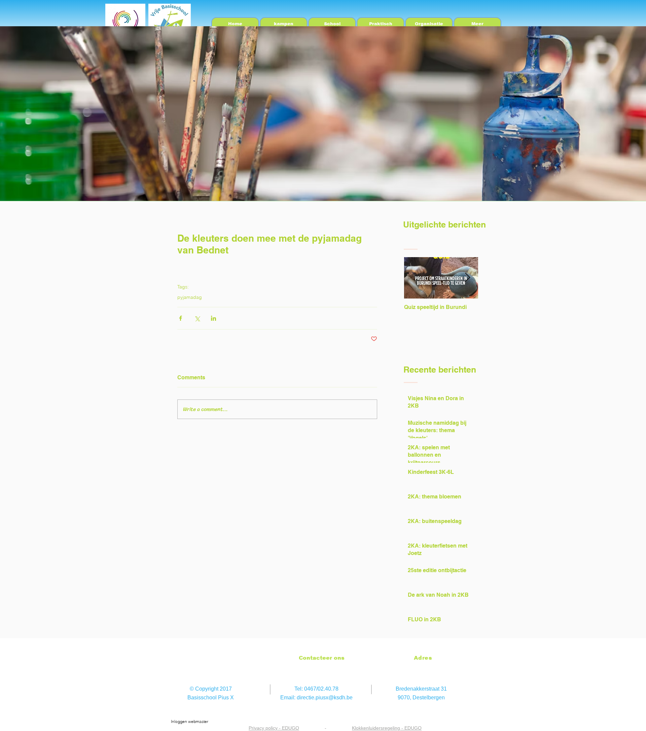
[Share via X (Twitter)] (197, 318)
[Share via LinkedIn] (213, 318)
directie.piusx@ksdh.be (325, 697)
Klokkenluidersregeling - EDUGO (387, 728)
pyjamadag (189, 297)
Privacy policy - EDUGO (274, 728)
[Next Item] (467, 278)
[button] (332, 24)
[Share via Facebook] (180, 318)
